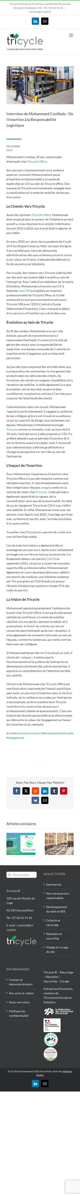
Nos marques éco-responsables (58, 896)
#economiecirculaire (26, 733)
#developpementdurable (57, 733)
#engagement (15, 737)
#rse (9, 733)
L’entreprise (53, 884)
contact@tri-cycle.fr (40, 11)
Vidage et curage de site (57, 949)
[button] (9, 844)
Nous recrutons (19, 1002)
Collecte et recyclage (53, 922)
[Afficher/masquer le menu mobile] (71, 35)
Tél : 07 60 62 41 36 (19, 918)
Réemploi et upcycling (54, 936)
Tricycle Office (37, 161)
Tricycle (11, 429)
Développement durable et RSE (56, 909)
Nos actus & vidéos (21, 993)
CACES (51, 559)
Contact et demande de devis (20, 982)
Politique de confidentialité (18, 1013)
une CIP (24, 290)
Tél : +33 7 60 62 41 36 (50, 7)
